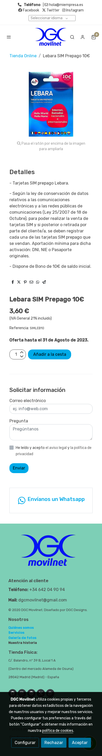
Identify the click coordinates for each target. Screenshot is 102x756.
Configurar (25, 742)
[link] (50, 37)
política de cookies (57, 730)
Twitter (52, 10)
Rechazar (53, 742)
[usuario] (82, 37)
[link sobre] (51, 553)
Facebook (30, 10)
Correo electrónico (27, 400)
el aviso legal (56, 448)
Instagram (74, 10)
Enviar (19, 468)
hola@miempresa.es (66, 5)
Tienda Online (23, 55)
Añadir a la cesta (49, 354)
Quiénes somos (21, 628)
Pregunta (18, 420)
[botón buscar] (72, 37)
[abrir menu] (9, 37)
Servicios (16, 632)
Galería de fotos (22, 638)
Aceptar (80, 742)
